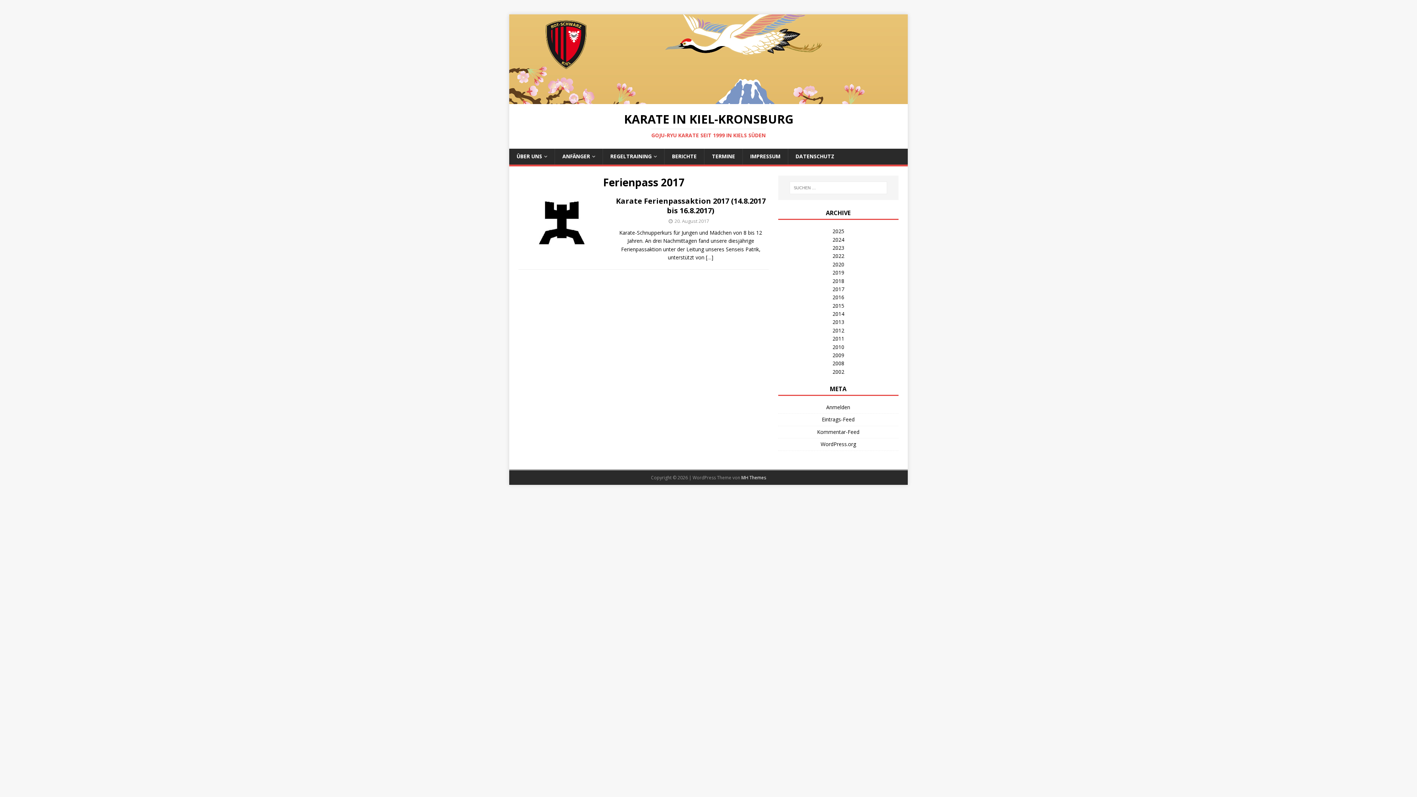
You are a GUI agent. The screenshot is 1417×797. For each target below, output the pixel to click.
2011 (838, 338)
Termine (723, 156)
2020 (838, 264)
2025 (838, 231)
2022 (838, 255)
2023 (838, 247)
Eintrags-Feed (838, 419)
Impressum (765, 156)
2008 (838, 363)
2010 (838, 347)
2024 (838, 239)
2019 (838, 272)
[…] (709, 257)
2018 (838, 280)
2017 (838, 289)
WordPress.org (838, 444)
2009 (838, 355)
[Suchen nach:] (838, 188)
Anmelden (838, 407)
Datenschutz (815, 156)
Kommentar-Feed (838, 431)
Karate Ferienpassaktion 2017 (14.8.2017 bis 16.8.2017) (691, 205)
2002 (838, 371)
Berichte (684, 156)
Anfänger (576, 156)
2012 (838, 330)
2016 (838, 297)
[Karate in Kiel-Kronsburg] (708, 99)
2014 (838, 313)
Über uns (529, 156)
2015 (838, 305)
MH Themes (753, 478)
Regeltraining (631, 156)
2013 (838, 321)
